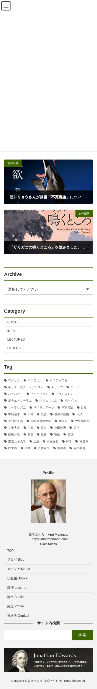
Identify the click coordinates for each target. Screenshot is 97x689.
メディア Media (18, 569)
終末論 (12, 447)
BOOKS (13, 322)
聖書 (27, 447)
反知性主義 (15, 421)
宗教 (30, 427)
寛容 (44, 427)
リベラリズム (17, 407)
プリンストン (64, 393)
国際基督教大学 (40, 421)
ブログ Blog (16, 559)
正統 (36, 441)
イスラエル (34, 380)
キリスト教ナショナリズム (26, 387)
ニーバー (76, 387)
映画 (57, 434)
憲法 (76, 427)
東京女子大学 (17, 441)
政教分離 (14, 434)
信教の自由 (61, 414)
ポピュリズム (48, 400)
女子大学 (14, 427)
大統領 (62, 421)
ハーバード (15, 393)
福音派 (83, 441)
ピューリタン (39, 393)
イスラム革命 (58, 380)
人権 (30, 414)
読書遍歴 (44, 447)
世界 (84, 407)
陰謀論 (61, 447)
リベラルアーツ (43, 407)
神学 (69, 441)
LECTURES (16, 339)
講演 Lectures (17, 587)
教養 (44, 434)
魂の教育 (79, 447)
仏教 (44, 414)
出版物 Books (17, 578)
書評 (70, 434)
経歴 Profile (15, 606)
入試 (79, 414)
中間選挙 (14, 414)
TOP (10, 551)
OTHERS (14, 348)
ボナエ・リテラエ (20, 400)
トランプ (57, 387)
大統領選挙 (82, 421)
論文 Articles (16, 597)
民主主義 (52, 441)
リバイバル (71, 400)
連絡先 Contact (18, 616)
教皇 (30, 434)
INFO (11, 331)
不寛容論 (67, 407)
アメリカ (14, 380)
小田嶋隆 (60, 427)
